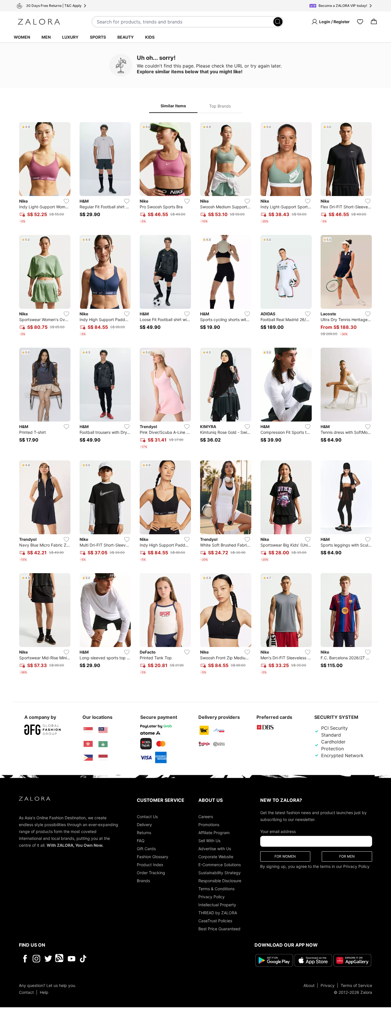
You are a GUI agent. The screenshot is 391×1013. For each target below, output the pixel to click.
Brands (143, 880)
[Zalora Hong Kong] (88, 744)
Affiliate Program (214, 832)
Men (46, 37)
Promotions (208, 824)
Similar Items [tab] (173, 105)
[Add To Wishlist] (66, 201)
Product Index (150, 864)
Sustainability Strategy (219, 872)
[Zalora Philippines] (88, 757)
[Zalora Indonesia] (103, 757)
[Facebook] (25, 958)
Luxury (70, 37)
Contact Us (147, 816)
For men (347, 856)
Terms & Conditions (216, 888)
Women (22, 37)
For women (285, 856)
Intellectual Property (217, 904)
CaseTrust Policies (215, 920)
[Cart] (373, 21)
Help (44, 992)
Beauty (125, 37)
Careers (205, 816)
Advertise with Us (214, 848)
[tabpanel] (195, 399)
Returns (144, 832)
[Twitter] (48, 958)
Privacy (328, 985)
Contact (26, 992)
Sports (98, 37)
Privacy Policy (211, 896)
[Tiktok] (120, 958)
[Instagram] (36, 958)
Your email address (278, 831)
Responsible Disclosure (219, 880)
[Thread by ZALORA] (60, 958)
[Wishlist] (360, 21)
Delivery (144, 824)
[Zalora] (39, 22)
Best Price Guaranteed (219, 928)
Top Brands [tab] (220, 106)
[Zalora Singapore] (88, 730)
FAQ (141, 840)
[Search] (278, 21)
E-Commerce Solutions (219, 864)
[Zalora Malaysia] (103, 730)
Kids (150, 37)
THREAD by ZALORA (217, 912)
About (309, 985)
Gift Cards (146, 848)
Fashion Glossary (152, 856)
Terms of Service (356, 985)
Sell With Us (209, 840)
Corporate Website (215, 856)
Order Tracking (151, 872)
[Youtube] (71, 958)
